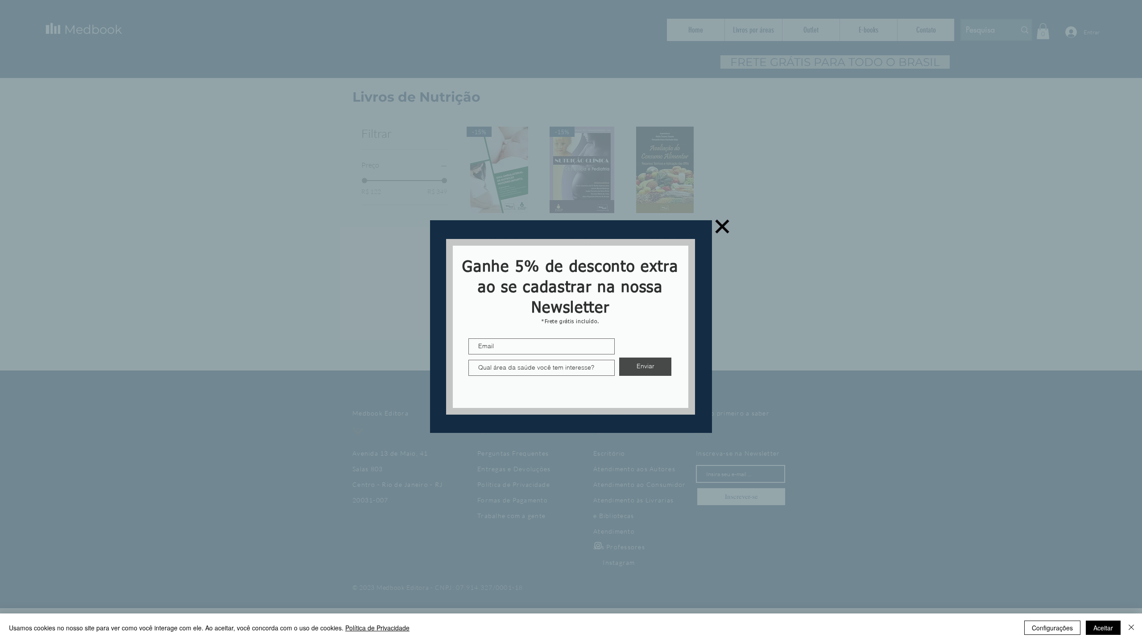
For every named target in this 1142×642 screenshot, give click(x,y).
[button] (722, 226)
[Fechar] (1131, 628)
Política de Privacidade (377, 627)
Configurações (1052, 627)
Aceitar (1103, 627)
